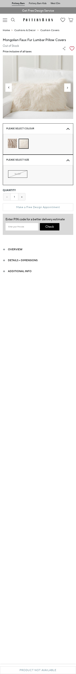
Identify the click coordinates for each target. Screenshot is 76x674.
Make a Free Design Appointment (38, 207)
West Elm (55, 3)
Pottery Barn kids (37, 3)
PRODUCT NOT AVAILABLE (38, 670)
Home (6, 30)
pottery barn (18, 3)
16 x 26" (18, 174)
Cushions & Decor (25, 30)
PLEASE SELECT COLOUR (20, 128)
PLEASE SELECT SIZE (17, 160)
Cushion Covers (50, 30)
